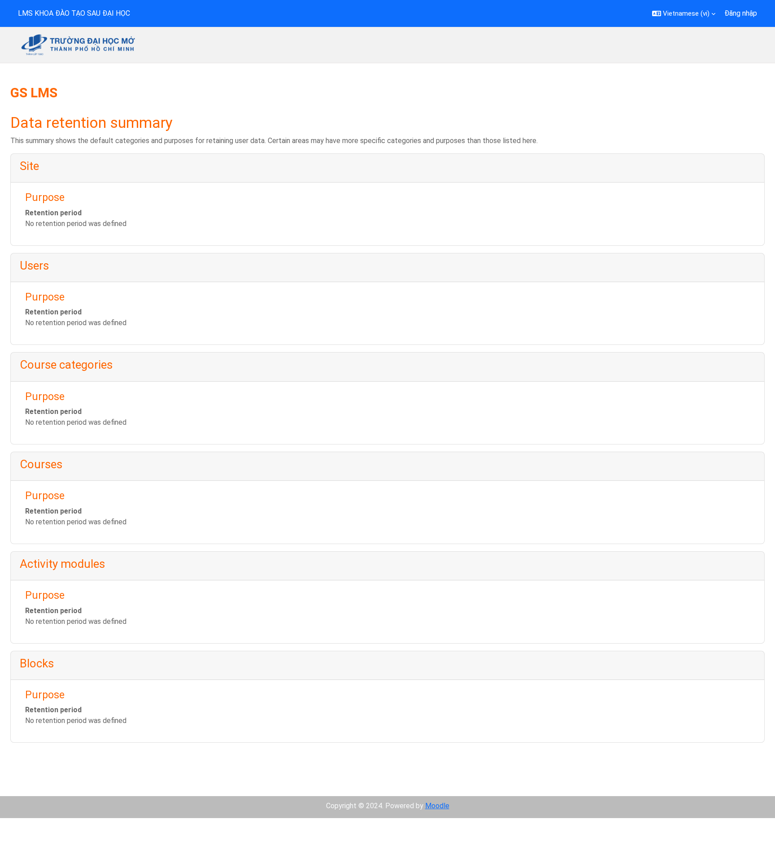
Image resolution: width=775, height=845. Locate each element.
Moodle (437, 805)
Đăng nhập (740, 13)
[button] (684, 13)
